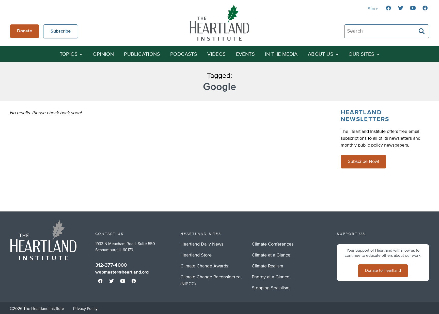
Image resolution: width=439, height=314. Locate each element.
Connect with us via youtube (413, 8)
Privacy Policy (85, 309)
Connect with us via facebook (388, 8)
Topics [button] (68, 54)
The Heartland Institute (219, 22)
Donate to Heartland (383, 271)
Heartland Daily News (201, 244)
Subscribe (61, 31)
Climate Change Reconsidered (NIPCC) (210, 280)
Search (422, 31)
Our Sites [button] (361, 54)
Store (373, 9)
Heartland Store (196, 255)
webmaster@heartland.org (122, 272)
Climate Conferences (272, 244)
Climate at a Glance (271, 255)
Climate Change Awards (204, 266)
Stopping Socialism (271, 288)
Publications (142, 54)
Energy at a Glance (270, 277)
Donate (24, 31)
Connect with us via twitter (401, 8)
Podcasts (183, 54)
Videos (216, 54)
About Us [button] (320, 54)
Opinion (103, 54)
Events (245, 54)
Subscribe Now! (363, 161)
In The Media (281, 54)
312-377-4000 (111, 265)
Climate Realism (267, 266)
